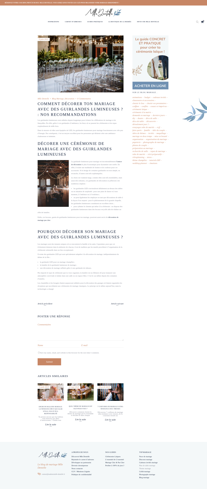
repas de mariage (157, 151)
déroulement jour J (140, 124)
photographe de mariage (153, 142)
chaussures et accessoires (143, 100)
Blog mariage (144, 477)
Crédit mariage (144, 471)
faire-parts (137, 130)
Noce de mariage (145, 456)
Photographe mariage (147, 474)
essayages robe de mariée (143, 127)
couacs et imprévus (158, 106)
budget (147, 97)
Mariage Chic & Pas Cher (114, 462)
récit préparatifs (155, 154)
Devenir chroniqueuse (80, 465)
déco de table (138, 121)
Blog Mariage (58, 99)
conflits (145, 106)
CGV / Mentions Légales (81, 471)
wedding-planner (139, 163)
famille (147, 130)
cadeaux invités (159, 97)
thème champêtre (139, 160)
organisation (137, 139)
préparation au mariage (142, 148)
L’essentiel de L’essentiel (114, 459)
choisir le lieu (138, 103)
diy (133, 118)
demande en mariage (141, 115)
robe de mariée (138, 154)
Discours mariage (145, 459)
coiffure (135, 106)
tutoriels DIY (154, 160)
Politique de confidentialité (82, 474)
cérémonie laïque (139, 109)
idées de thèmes (139, 133)
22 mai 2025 (74, 387)
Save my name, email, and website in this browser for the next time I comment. (69, 353)
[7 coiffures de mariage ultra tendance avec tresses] (110, 392)
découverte (151, 121)
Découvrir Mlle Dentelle (81, 456)
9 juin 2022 (44, 39)
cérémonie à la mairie (141, 112)
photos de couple (139, 145)
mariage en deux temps (142, 136)
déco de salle (151, 118)
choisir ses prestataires (156, 103)
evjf (158, 127)
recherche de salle (140, 151)
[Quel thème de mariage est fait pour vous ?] (80, 392)
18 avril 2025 (104, 387)
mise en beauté (161, 136)
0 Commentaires (84, 99)
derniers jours (159, 115)
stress (149, 157)
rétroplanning (138, 157)
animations (137, 97)
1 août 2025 (44, 387)
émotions (153, 163)
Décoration (69, 99)
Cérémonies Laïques (113, 456)
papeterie (136, 142)
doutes (140, 118)
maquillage (161, 133)
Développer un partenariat (81, 462)
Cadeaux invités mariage (148, 462)
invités (151, 133)
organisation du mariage (156, 139)
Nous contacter (77, 468)
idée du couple (158, 130)
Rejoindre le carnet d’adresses (83, 459)
